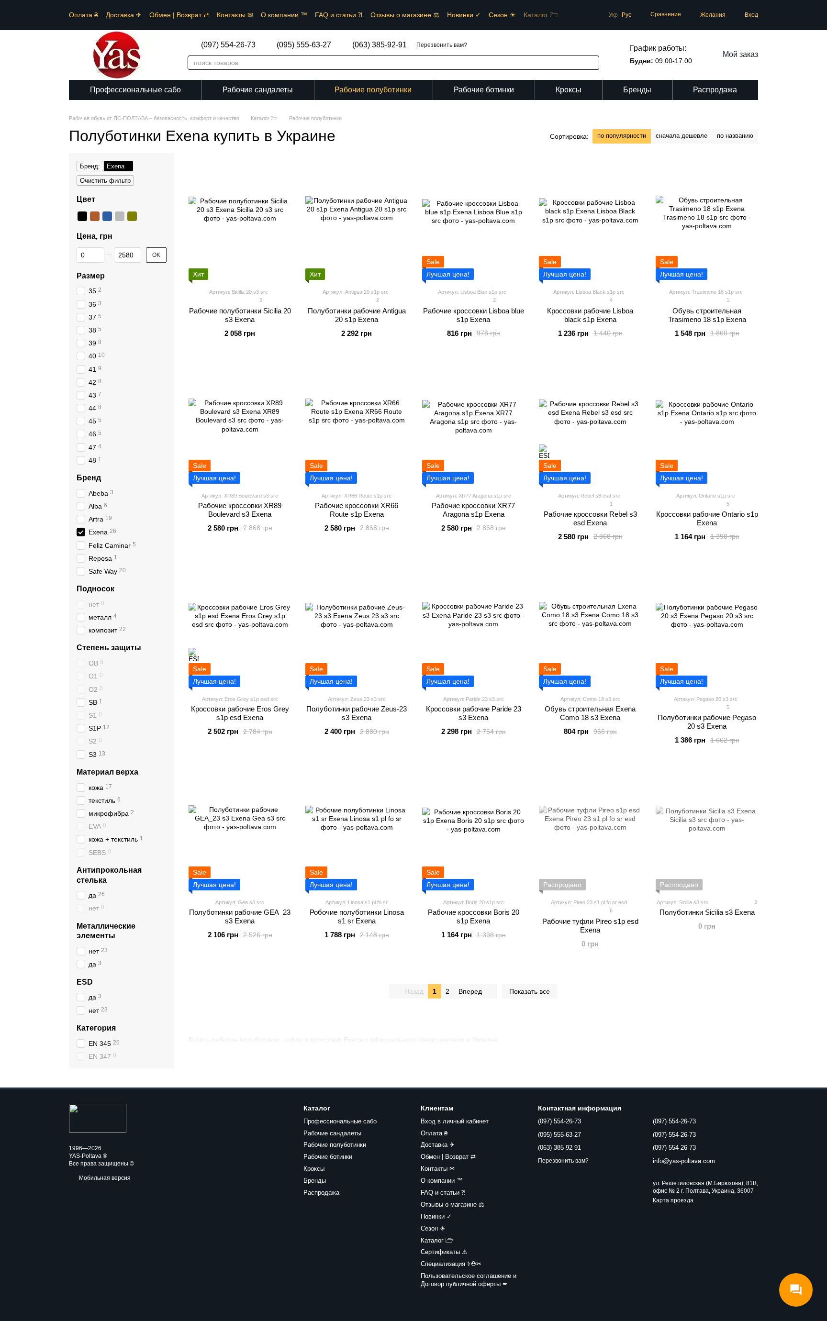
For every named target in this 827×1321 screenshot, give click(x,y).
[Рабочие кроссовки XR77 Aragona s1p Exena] (473, 424)
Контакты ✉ (235, 15)
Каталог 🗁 (541, 15)
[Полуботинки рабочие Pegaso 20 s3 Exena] (707, 627)
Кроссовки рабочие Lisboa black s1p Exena (590, 315)
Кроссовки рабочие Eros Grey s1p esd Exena (240, 713)
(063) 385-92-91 (379, 45)
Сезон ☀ (502, 15)
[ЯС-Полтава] (97, 1118)
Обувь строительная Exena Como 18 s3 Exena (590, 713)
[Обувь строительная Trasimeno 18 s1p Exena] (707, 220)
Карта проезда (673, 1200)
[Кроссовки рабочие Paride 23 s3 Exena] (473, 627)
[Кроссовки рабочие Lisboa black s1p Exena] (590, 220)
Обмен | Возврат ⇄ (179, 15)
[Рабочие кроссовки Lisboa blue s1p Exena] (473, 220)
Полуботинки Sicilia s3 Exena (707, 912)
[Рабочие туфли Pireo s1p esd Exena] (590, 830)
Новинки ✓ (464, 15)
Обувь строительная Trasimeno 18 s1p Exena (707, 315)
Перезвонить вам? (441, 45)
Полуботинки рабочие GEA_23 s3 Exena (240, 916)
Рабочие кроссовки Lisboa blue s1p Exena (473, 315)
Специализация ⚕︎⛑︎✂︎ (451, 1263)
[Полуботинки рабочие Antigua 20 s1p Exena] (356, 220)
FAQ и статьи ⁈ (339, 15)
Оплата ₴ (83, 15)
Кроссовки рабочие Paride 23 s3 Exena (473, 713)
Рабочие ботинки (484, 90)
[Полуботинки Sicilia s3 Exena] (707, 830)
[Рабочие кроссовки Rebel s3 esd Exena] (590, 424)
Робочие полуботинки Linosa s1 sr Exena (357, 916)
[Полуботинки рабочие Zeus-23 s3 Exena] (356, 627)
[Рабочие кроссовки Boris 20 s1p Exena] (473, 830)
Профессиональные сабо (135, 90)
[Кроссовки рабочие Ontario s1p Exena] (707, 424)
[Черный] (82, 216)
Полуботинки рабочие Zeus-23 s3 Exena (356, 713)
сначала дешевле (681, 135)
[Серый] (119, 216)
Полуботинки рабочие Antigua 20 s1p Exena (357, 315)
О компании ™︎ (284, 15)
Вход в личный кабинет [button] (455, 1121)
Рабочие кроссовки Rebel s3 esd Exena (590, 518)
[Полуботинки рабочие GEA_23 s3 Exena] (240, 830)
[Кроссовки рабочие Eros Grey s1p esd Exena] (240, 627)
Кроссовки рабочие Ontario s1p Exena (707, 518)
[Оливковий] (132, 216)
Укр (613, 15)
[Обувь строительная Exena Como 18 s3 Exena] (590, 627)
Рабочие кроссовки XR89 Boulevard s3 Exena (239, 509)
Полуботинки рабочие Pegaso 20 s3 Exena (707, 721)
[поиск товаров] (586, 62)
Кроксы (568, 90)
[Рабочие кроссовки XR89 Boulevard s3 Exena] (240, 424)
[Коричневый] (95, 216)
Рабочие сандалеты (258, 90)
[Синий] (107, 216)
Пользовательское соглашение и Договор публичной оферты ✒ (468, 1280)
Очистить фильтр (105, 180)
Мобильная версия (104, 1178)
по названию (735, 135)
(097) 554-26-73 (228, 45)
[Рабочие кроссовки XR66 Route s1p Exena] (356, 424)
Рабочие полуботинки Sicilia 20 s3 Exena (240, 315)
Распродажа (715, 90)
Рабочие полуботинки (373, 90)
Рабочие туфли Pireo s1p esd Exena (590, 925)
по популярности (621, 135)
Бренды (637, 90)
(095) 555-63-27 (304, 45)
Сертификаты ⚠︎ (444, 1251)
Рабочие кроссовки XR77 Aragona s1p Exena (473, 509)
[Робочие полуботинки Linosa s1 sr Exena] (356, 830)
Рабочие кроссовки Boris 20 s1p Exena (473, 916)
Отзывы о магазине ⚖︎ (404, 15)
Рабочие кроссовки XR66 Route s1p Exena (356, 509)
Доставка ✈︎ (124, 15)
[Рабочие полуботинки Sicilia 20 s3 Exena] (240, 220)
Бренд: (90, 166)
